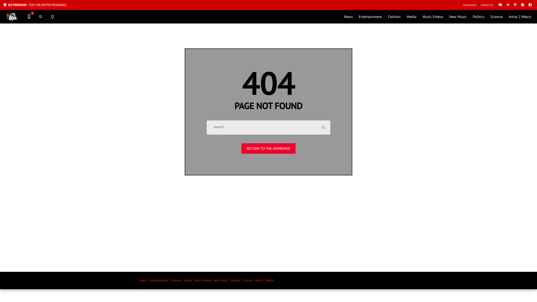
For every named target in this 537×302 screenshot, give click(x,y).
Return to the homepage (268, 148)
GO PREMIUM (34, 5)
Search (219, 127)
